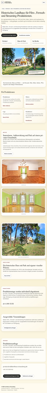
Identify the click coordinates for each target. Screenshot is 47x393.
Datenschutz (10, 390)
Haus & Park (7, 275)
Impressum (4, 390)
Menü (44, 2)
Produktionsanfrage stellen (9, 35)
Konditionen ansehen (24, 35)
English (15, 390)
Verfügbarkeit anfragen (10, 327)
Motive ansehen (8, 153)
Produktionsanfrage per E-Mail (11, 376)
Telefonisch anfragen (28, 376)
